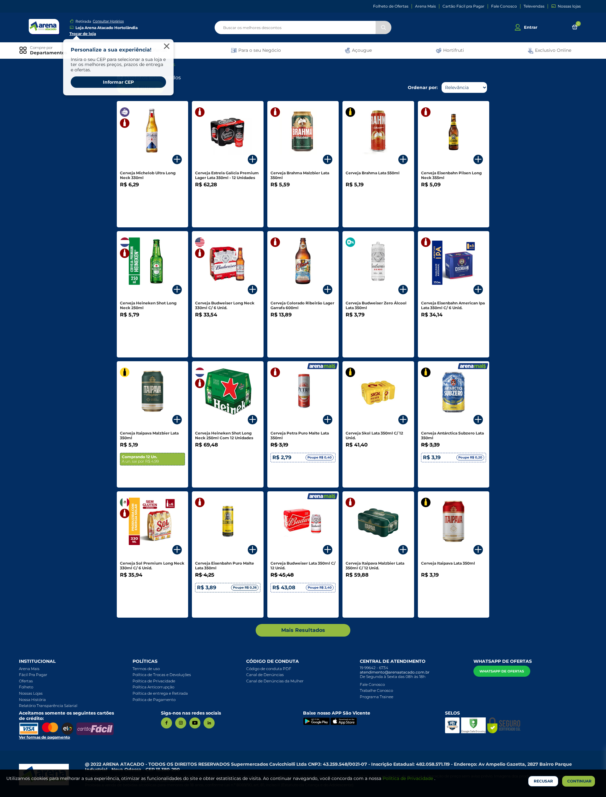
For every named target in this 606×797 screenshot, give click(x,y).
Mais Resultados (303, 630)
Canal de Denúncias (265, 674)
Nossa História (32, 699)
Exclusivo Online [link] (552, 50)
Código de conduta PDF (268, 668)
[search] (303, 27)
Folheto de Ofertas (390, 6)
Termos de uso (146, 668)
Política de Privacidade (154, 681)
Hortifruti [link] (453, 50)
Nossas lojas (569, 6)
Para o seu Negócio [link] (259, 50)
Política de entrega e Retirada (160, 693)
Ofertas (26, 681)
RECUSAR (543, 781)
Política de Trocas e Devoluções (162, 674)
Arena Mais (425, 6)
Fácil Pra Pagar (33, 674)
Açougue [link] (361, 50)
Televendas (534, 6)
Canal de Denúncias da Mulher (275, 681)
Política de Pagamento (154, 699)
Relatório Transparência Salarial (48, 705)
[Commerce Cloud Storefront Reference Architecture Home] (44, 27)
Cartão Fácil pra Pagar (463, 6)
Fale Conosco (504, 6)
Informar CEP (118, 82)
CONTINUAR (579, 781)
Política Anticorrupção (153, 687)
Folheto (26, 687)
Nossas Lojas (31, 693)
